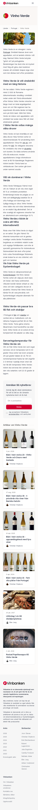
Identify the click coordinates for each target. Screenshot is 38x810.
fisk (15, 315)
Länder (5, 28)
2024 (5, 740)
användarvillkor (14, 414)
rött (12, 146)
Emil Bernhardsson (28, 740)
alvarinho (27, 149)
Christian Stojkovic (28, 737)
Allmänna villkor (9, 795)
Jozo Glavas (26, 733)
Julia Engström (27, 749)
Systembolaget (9, 275)
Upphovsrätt (7, 801)
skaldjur (23, 315)
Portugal (14, 28)
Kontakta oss (8, 791)
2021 (5, 750)
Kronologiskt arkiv (9, 757)
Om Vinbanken (8, 782)
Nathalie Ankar (27, 756)
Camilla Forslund (28, 753)
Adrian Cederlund (28, 763)
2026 (5, 733)
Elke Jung (25, 759)
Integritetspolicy (9, 798)
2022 (5, 747)
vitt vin (25, 143)
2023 (5, 743)
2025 (5, 737)
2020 (5, 754)
